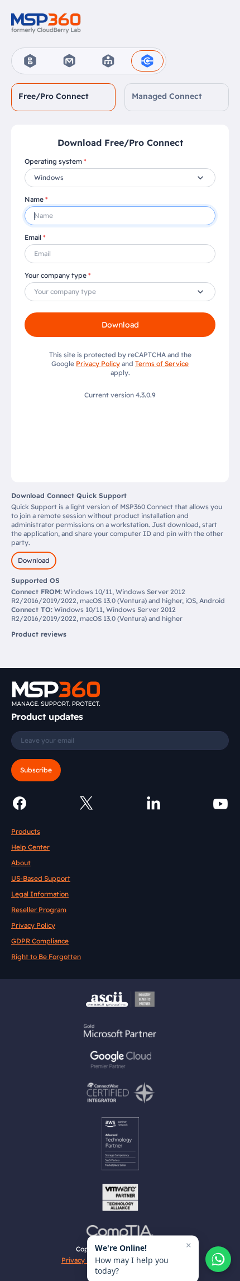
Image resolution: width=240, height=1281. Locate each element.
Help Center (30, 847)
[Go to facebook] (19, 803)
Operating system (53, 161)
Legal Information (40, 894)
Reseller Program (38, 909)
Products (25, 831)
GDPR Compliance (40, 941)
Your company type (56, 275)
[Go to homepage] (46, 23)
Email (33, 237)
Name (34, 199)
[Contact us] (218, 1259)
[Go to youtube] (220, 803)
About (21, 862)
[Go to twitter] (86, 803)
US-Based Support (40, 878)
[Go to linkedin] (153, 803)
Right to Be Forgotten (46, 956)
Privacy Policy (98, 363)
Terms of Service (162, 363)
